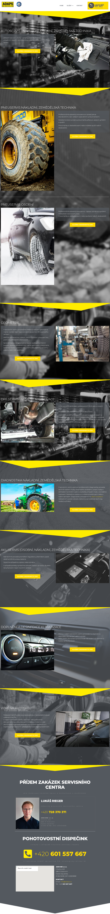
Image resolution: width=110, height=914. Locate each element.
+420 (53, 812)
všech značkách (97, 496)
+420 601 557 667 (99, 5)
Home (61, 5)
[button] (27, 51)
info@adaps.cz (66, 882)
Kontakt (79, 5)
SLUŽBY (69, 5)
